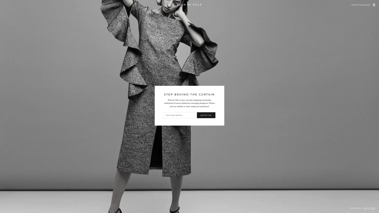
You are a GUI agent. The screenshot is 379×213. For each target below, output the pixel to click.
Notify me (206, 115)
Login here (369, 208)
